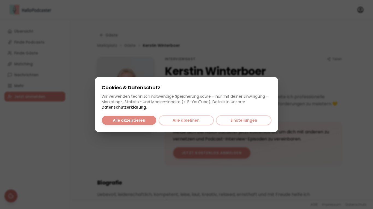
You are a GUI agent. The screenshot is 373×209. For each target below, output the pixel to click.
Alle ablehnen (186, 120)
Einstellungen (243, 120)
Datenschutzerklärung (124, 107)
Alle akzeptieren (129, 120)
